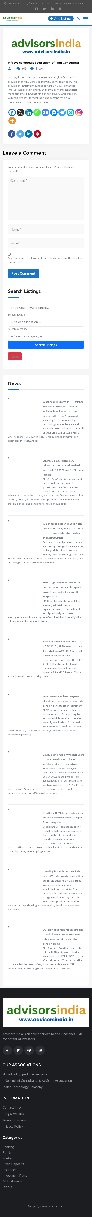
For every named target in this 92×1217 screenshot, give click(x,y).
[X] (20, 112)
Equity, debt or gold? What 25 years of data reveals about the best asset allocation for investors (63, 759)
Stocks (7, 1187)
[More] (12, 120)
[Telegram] (62, 112)
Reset (15, 356)
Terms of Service (14, 1120)
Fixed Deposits (13, 1164)
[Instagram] (79, 112)
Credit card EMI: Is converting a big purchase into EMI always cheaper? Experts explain (63, 817)
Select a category (17, 328)
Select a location (17, 314)
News (40, 68)
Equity (7, 1158)
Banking (8, 1147)
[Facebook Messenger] (54, 112)
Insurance (9, 1170)
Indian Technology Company (23, 1087)
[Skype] (70, 112)
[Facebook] (12, 112)
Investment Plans (15, 1175)
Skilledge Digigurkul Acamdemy (25, 1074)
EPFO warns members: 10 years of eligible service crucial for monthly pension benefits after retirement (63, 701)
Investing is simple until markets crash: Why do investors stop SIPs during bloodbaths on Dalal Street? (63, 876)
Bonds (7, 1152)
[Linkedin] (29, 112)
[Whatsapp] (37, 112)
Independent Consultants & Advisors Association (37, 1080)
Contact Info (12, 1107)
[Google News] (45, 112)
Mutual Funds (12, 1181)
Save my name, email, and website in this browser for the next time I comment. (45, 260)
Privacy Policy (13, 1126)
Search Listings (46, 345)
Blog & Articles (13, 1114)
